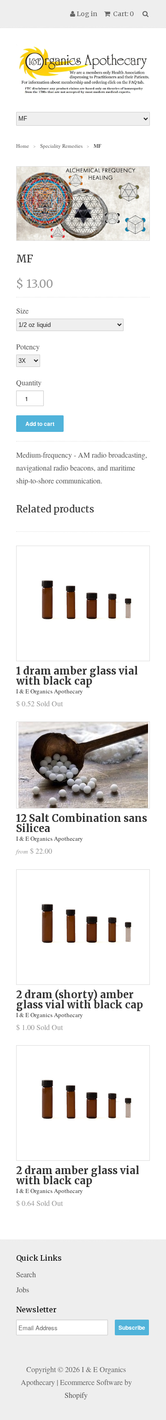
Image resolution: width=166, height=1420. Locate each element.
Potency (28, 346)
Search (26, 1274)
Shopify (76, 1395)
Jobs (22, 1289)
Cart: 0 (123, 14)
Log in (87, 14)
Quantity (29, 382)
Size (22, 310)
